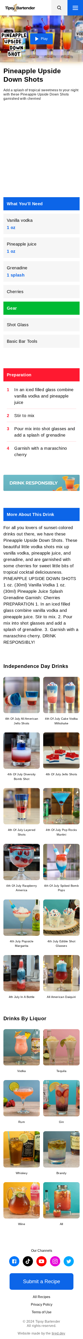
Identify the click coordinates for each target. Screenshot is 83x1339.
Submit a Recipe (41, 1281)
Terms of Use (42, 1312)
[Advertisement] (41, 149)
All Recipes (41, 1297)
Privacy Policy (41, 1304)
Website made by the (41, 1333)
